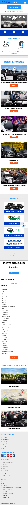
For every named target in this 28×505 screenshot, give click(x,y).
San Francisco (6, 447)
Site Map (5, 495)
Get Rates (14, 7)
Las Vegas (5, 443)
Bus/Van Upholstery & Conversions (12, 487)
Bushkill (4, 335)
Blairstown (5, 289)
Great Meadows (6, 300)
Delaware (4, 295)
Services (5, 485)
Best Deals (5, 474)
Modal (4, 448)
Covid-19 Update (10, 11)
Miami (4, 445)
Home (4, 481)
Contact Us (6, 470)
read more (14, 283)
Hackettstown (5, 331)
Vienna (4, 304)
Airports (5, 464)
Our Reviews (19, 11)
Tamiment (4, 337)
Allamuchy (5, 330)
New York (5, 441)
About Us (5, 466)
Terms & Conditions (8, 493)
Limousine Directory (8, 462)
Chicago (5, 437)
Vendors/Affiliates (7, 472)
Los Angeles (6, 439)
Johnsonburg (5, 293)
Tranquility (5, 314)
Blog (4, 468)
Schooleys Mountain (7, 351)
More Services (14, 254)
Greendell (4, 299)
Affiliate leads (6, 476)
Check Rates (14, 85)
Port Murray (5, 349)
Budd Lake (5, 347)
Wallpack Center (6, 316)
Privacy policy (6, 497)
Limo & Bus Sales (7, 489)
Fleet (4, 483)
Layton (4, 322)
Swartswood (5, 312)
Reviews (5, 491)
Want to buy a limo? (24, 225)
